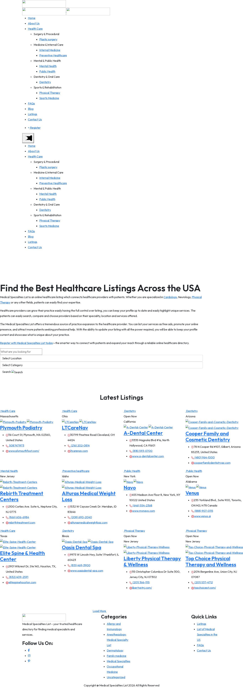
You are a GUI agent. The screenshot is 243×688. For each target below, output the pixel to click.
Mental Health (48, 66)
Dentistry (45, 82)
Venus (192, 493)
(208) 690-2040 (81, 517)
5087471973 (16, 445)
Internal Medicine (49, 50)
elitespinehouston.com (22, 582)
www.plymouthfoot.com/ (24, 451)
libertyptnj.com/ (142, 587)
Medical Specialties (118, 661)
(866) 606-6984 (19, 517)
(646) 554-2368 (142, 505)
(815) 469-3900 (80, 565)
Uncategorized (116, 677)
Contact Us (35, 119)
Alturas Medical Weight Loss (89, 496)
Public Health (47, 71)
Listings (32, 114)
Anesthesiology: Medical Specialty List (117, 640)
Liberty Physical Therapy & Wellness (152, 561)
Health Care (35, 28)
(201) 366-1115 (141, 582)
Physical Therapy (49, 92)
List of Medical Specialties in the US (207, 634)
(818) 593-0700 (142, 451)
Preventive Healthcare (53, 55)
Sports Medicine (49, 98)
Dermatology (115, 650)
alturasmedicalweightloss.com (88, 522)
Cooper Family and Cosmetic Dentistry (208, 436)
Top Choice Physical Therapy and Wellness (211, 561)
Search (6, 372)
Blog (30, 109)
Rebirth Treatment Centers (21, 496)
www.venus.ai (202, 516)
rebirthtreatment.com (22, 522)
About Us (33, 23)
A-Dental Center (143, 433)
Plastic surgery (48, 39)
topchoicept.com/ (205, 587)
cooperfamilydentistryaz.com (212, 462)
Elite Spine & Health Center (22, 556)
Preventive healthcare (75, 471)
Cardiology (170, 297)
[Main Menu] (28, 138)
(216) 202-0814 (80, 445)
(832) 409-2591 (18, 577)
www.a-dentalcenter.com (148, 456)
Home (31, 18)
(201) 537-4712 (203, 582)
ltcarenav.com (79, 451)
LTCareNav (75, 427)
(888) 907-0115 (203, 511)
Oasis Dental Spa (81, 547)
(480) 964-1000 (204, 457)
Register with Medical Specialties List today (26, 343)
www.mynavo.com (143, 511)
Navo (130, 487)
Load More (100, 611)
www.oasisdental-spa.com (86, 570)
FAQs (31, 103)
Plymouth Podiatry (21, 427)
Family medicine (116, 656)
